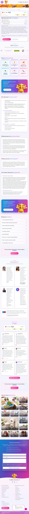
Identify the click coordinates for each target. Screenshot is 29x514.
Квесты (3, 493)
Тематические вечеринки (5, 488)
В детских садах (18, 490)
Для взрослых (17, 488)
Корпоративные (18, 493)
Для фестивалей (18, 499)
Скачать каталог (15, 39)
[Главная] (1, 8)
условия (13, 464)
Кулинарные (17, 489)
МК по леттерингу (7, 39)
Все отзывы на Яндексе (14, 377)
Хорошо (26, 512)
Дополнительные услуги (5, 497)
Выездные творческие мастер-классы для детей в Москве (8, 9)
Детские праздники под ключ (7, 8)
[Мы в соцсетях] (12, 482)
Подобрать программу (8, 209)
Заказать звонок (14, 253)
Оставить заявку (7, 89)
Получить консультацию (14, 467)
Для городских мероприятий (19, 498)
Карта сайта (3, 513)
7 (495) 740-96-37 (14, 480)
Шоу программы (4, 489)
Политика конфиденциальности (6, 512)
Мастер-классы (4, 490)
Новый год (3, 494)
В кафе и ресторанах (18, 494)
